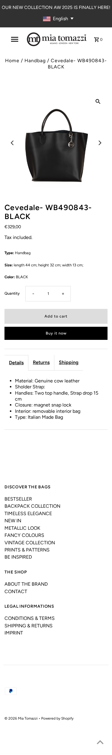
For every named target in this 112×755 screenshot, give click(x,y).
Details (16, 362)
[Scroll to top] (100, 743)
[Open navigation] (15, 39)
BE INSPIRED (18, 557)
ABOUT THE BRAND (26, 584)
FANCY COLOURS (24, 535)
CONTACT (15, 591)
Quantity (12, 293)
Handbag (35, 60)
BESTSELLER (18, 499)
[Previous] (12, 142)
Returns (41, 362)
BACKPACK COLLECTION (32, 506)
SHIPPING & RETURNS (28, 626)
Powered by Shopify (57, 718)
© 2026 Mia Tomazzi (21, 718)
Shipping (69, 362)
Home (12, 60)
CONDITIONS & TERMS (29, 618)
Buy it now (56, 333)
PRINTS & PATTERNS (27, 550)
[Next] (99, 142)
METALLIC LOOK (22, 528)
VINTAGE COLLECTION (29, 542)
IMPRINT (13, 633)
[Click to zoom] (98, 101)
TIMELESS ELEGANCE (28, 513)
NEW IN (12, 520)
